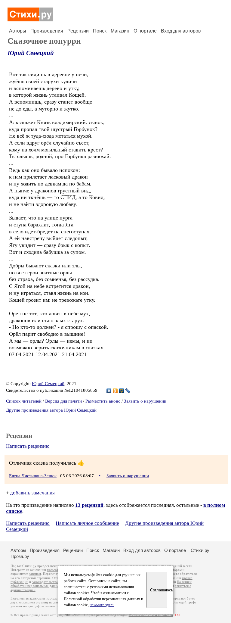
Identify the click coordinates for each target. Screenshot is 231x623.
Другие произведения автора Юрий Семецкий (51, 410)
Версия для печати (63, 401)
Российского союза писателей (151, 615)
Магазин (120, 30)
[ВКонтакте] (109, 391)
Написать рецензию (28, 446)
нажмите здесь (102, 605)
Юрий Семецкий (31, 53)
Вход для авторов (181, 30)
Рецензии (78, 30)
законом (35, 573)
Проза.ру (20, 556)
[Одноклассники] (115, 391)
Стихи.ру (200, 550)
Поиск (99, 30)
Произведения (46, 30)
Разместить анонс (102, 401)
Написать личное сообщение (87, 523)
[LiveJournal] (128, 391)
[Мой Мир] (122, 391)
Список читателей (24, 401)
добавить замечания (32, 493)
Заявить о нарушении (145, 401)
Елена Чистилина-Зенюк (33, 475)
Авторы (17, 30)
